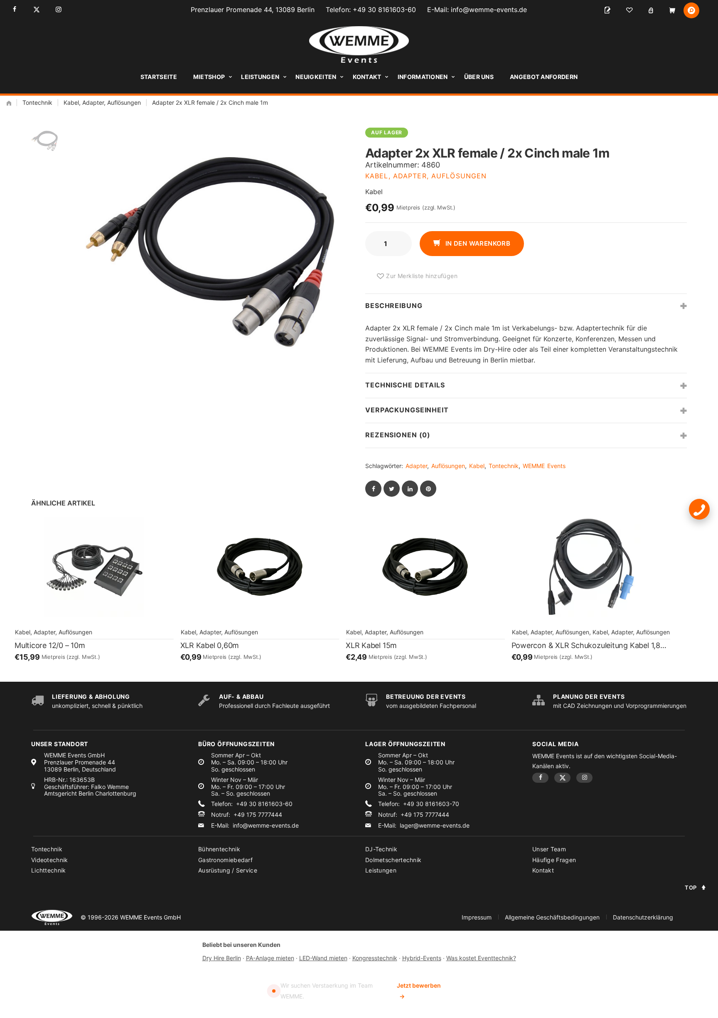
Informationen (423, 76)
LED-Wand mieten (323, 957)
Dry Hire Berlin (221, 957)
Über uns (479, 76)
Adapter (416, 465)
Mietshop (209, 76)
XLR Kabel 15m (371, 645)
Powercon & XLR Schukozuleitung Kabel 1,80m (591, 645)
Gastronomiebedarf (225, 859)
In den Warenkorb (476, 243)
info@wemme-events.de (489, 9)
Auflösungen (448, 465)
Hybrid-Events (421, 957)
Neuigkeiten (315, 76)
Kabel (476, 465)
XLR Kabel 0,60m (209, 645)
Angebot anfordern (544, 76)
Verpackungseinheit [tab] (407, 410)
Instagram (58, 9)
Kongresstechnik (374, 957)
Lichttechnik (48, 870)
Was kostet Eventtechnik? (481, 957)
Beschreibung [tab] (394, 305)
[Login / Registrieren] (651, 10)
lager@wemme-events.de (435, 825)
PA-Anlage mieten (270, 957)
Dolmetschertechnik (393, 859)
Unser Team (549, 849)
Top (691, 887)
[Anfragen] (607, 10)
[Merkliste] (629, 10)
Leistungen (260, 76)
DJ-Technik (381, 849)
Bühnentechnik (219, 849)
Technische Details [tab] (405, 385)
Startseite (158, 76)
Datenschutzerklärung (643, 917)
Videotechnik (49, 859)
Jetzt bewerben (419, 991)
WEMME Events (544, 465)
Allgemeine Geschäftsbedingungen (552, 917)
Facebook (14, 9)
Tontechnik (37, 102)
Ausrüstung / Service (227, 870)
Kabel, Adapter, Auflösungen (102, 102)
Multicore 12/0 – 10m (50, 645)
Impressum (477, 917)
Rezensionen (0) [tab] (397, 435)
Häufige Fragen (554, 859)
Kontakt (367, 76)
